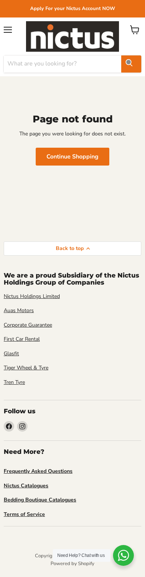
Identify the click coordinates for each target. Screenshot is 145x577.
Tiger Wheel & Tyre (26, 367)
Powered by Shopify (72, 563)
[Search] (131, 64)
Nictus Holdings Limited (32, 296)
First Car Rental (22, 339)
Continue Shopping (72, 157)
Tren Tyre (14, 382)
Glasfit (11, 353)
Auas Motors (19, 310)
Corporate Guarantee (28, 324)
